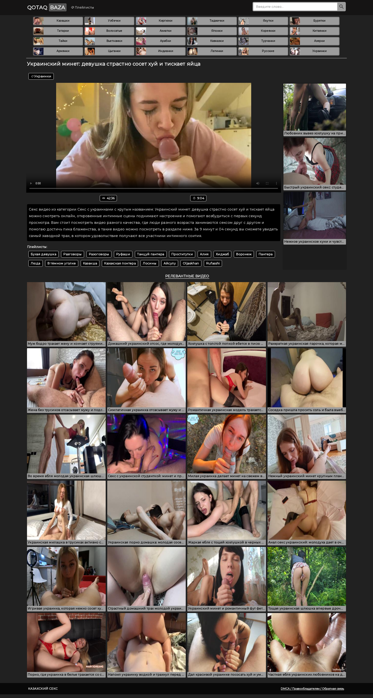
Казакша (90, 263)
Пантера (266, 254)
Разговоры (72, 254)
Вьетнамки (114, 41)
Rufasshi (213, 263)
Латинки (217, 51)
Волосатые (114, 30)
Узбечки (114, 20)
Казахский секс (43, 688)
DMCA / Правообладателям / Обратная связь (312, 688)
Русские (268, 51)
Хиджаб (222, 254)
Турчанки (268, 41)
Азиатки (166, 30)
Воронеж (244, 254)
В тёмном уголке (61, 263)
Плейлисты (84, 7)
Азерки (319, 41)
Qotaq (46, 7)
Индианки (165, 51)
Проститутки (182, 254)
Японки (216, 30)
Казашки (63, 20)
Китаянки (319, 30)
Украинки (319, 51)
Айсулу (170, 263)
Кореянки (268, 30)
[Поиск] (341, 6)
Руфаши (123, 254)
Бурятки (319, 20)
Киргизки (165, 20)
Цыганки (114, 51)
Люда (35, 263)
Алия (204, 254)
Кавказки (217, 41)
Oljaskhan (191, 263)
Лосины (149, 263)
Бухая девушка (43, 254)
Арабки (165, 41)
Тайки (63, 41)
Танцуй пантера (150, 254)
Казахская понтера (120, 263)
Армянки (63, 51)
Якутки (268, 20)
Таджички (217, 20)
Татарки (63, 30)
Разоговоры (99, 254)
